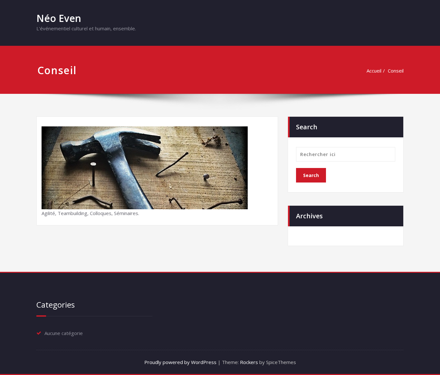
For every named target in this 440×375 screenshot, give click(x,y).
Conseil (396, 70)
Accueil (374, 70)
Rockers (249, 362)
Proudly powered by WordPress (180, 362)
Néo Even (58, 18)
